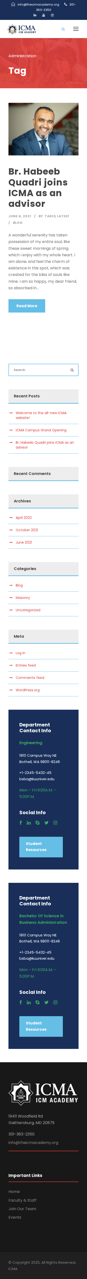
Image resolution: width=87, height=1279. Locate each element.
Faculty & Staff (22, 1200)
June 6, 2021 (19, 216)
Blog (18, 222)
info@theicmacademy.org (33, 1142)
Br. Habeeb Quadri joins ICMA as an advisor (38, 187)
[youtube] (43, 15)
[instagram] (52, 15)
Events (14, 1217)
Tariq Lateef (57, 216)
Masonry (23, 597)
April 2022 (24, 517)
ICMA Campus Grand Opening (41, 430)
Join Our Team (22, 1209)
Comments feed (30, 677)
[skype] (37, 823)
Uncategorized (28, 610)
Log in (20, 653)
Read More (26, 305)
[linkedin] (35, 15)
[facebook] (20, 823)
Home (14, 1191)
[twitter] (46, 823)
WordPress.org (28, 690)
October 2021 (27, 530)
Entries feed (26, 665)
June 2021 (24, 542)
